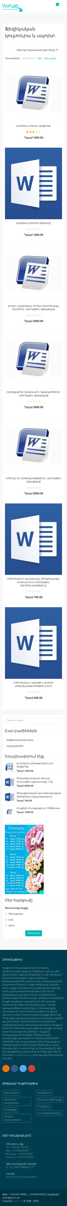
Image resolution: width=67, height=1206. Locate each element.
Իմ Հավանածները (49, 1113)
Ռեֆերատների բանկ (19, 740)
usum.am (18, 1201)
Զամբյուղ (44, 1106)
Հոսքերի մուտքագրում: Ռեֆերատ (38, 808)
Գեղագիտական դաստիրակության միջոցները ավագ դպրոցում (39, 795)
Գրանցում (44, 1092)
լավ (11, 919)
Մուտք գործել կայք (50, 1099)
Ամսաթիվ (50, 58)
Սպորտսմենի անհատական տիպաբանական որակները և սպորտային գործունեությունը (33, 582)
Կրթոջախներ (15, 746)
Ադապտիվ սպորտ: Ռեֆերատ (33, 126)
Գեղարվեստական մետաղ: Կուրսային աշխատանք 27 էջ (35, 780)
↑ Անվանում (28, 58)
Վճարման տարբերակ (11, 1101)
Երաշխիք (10, 1109)
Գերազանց (16, 913)
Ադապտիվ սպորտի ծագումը (33, 223)
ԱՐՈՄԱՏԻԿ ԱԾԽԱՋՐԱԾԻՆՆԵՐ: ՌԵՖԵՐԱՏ (35, 765)
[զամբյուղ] (33, 93)
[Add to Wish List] (42, 93)
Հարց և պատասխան (12, 1118)
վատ (12, 925)
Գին (39, 58)
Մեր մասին (11, 1092)
